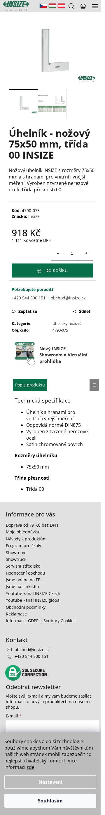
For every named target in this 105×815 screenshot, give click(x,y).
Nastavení (50, 782)
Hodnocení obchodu (25, 573)
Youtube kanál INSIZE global (33, 600)
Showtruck (16, 559)
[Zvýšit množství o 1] (86, 253)
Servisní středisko (23, 566)
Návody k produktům (26, 539)
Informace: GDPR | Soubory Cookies (41, 620)
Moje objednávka (22, 532)
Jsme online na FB (23, 579)
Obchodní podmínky (26, 607)
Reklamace (16, 614)
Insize (34, 216)
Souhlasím (50, 800)
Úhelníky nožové (66, 323)
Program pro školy (23, 545)
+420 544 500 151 (29, 298)
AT (61, 5)
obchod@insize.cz (68, 298)
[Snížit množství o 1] (58, 253)
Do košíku (57, 270)
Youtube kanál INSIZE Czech (33, 593)
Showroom (16, 552)
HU (52, 5)
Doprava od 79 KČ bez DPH (32, 525)
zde (30, 767)
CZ (43, 5)
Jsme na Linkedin (22, 586)
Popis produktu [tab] (30, 385)
